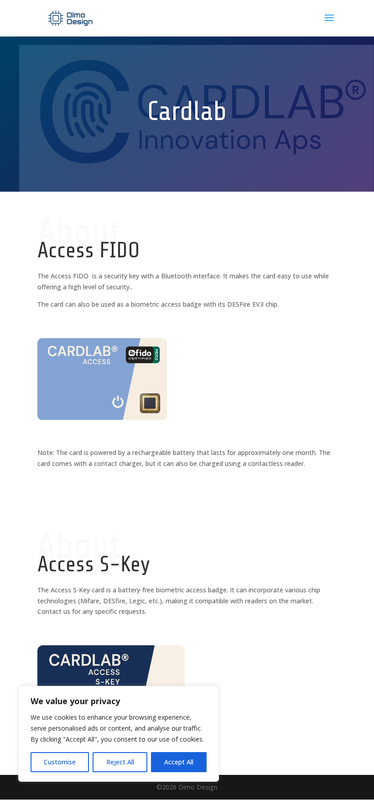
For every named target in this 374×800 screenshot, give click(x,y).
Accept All (178, 762)
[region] (118, 734)
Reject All (120, 762)
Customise (60, 762)
